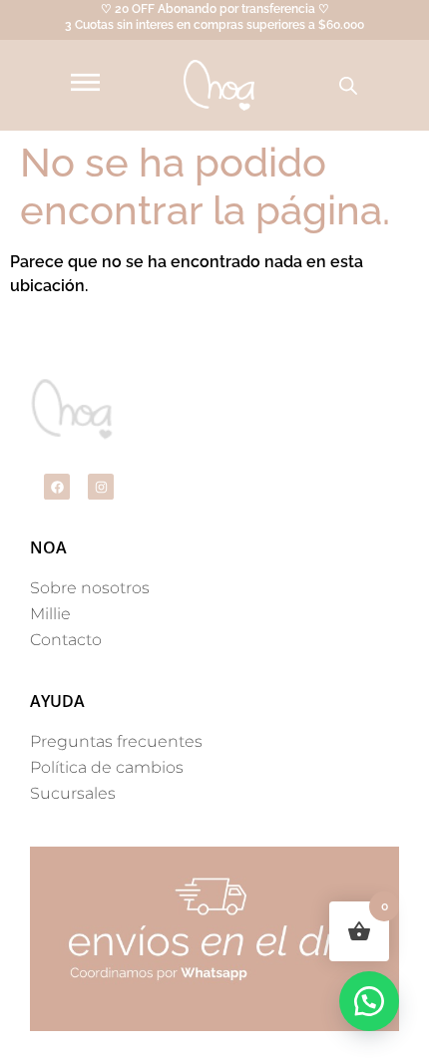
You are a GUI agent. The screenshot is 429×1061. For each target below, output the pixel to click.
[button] (369, 1001)
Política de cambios (107, 767)
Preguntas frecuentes (116, 741)
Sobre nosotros (90, 587)
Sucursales (73, 793)
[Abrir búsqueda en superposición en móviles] (348, 86)
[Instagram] (101, 487)
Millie (50, 613)
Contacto (66, 639)
